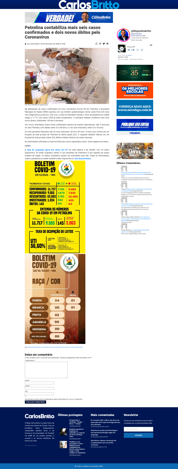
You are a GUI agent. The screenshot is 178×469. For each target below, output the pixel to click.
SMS (81, 347)
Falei (122, 204)
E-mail (27, 386)
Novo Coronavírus (65, 347)
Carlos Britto (44, 347)
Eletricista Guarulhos (127, 172)
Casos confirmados (54, 347)
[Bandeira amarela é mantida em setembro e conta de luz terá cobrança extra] (63, 431)
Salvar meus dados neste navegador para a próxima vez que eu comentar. (54, 399)
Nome (27, 380)
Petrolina (77, 347)
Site (26, 391)
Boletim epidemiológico (34, 347)
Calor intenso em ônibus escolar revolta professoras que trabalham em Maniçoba (136, 218)
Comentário (30, 361)
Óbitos (72, 347)
